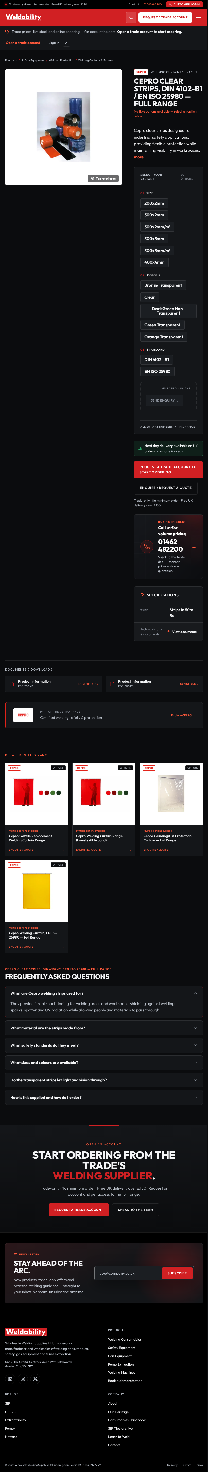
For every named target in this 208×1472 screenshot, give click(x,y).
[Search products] (131, 17)
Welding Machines (119, 1395)
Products (11, 60)
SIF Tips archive (118, 1451)
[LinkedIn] (10, 1401)
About (111, 1426)
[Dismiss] (66, 43)
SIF (7, 1426)
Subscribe (173, 1293)
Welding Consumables (123, 1362)
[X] (35, 1401)
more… (140, 156)
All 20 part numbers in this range (162, 428)
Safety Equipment (33, 60)
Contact (134, 4)
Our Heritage (116, 1434)
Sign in (54, 43)
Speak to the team (133, 1226)
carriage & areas (175, 455)
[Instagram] (23, 1401)
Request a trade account (165, 17)
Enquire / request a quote (166, 492)
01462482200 (153, 4)
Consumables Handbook (125, 1442)
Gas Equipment (118, 1378)
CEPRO (10, 1434)
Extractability (15, 1442)
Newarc (11, 1459)
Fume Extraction (119, 1387)
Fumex (10, 1451)
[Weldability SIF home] (23, 17)
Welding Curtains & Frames (96, 60)
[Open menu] (198, 17)
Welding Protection (61, 60)
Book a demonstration (123, 1403)
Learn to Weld (117, 1459)
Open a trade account (25, 42)
